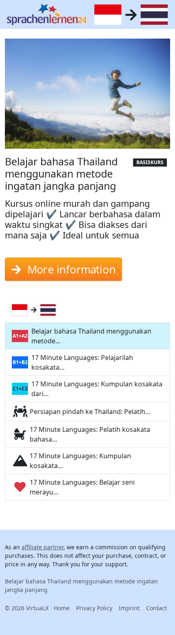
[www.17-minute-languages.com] (47, 14)
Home (62, 608)
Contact (156, 608)
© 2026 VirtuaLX (26, 608)
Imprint (129, 608)
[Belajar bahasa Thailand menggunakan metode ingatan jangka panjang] (87, 96)
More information (71, 269)
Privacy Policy (94, 608)
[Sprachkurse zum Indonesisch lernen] (21, 310)
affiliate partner (42, 547)
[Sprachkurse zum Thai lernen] (49, 310)
